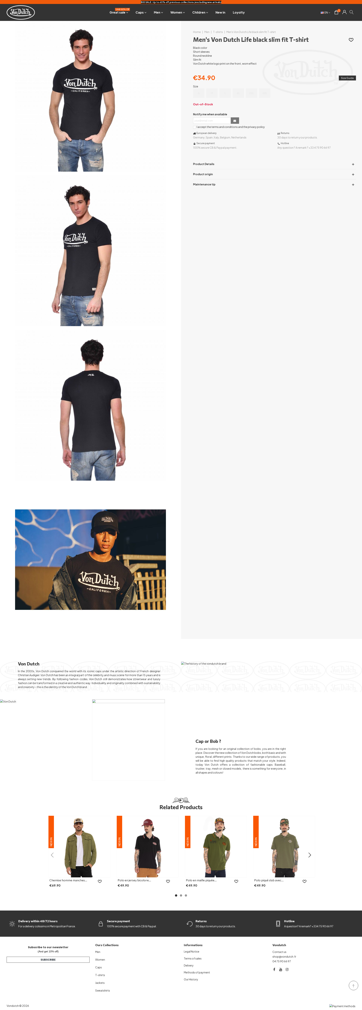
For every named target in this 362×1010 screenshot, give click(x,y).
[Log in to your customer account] (344, 12)
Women (176, 12)
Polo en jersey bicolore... (134, 880)
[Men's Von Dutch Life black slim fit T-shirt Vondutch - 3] (90, 478)
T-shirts (100, 975)
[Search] (352, 12)
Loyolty (239, 12)
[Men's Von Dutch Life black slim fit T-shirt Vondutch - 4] (90, 633)
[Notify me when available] (235, 120)
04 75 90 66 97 (281, 961)
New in (220, 12)
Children (198, 12)
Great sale (119, 11)
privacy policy (256, 126)
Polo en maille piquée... (201, 880)
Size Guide (347, 78)
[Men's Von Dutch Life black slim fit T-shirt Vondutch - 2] (90, 324)
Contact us (279, 951)
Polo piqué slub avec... (269, 880)
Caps (140, 12)
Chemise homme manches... (68, 880)
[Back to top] (353, 985)
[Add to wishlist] (351, 39)
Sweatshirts (102, 990)
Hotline (289, 921)
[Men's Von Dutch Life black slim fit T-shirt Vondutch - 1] (90, 169)
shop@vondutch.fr (284, 956)
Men (157, 12)
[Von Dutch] (21, 12)
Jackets (100, 982)
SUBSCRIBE (48, 960)
